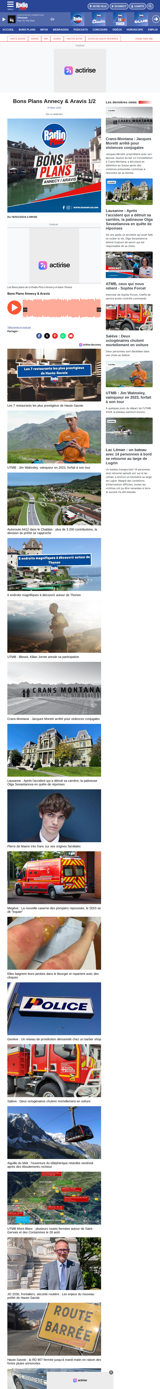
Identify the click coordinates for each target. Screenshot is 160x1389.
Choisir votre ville (144, 38)
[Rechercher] (150, 6)
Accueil (8, 29)
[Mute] (52, 19)
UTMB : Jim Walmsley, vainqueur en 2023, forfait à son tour (128, 397)
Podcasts (81, 29)
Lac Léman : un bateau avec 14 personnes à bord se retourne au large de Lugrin (129, 456)
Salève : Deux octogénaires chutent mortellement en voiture (127, 340)
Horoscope (135, 29)
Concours (100, 29)
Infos (44, 29)
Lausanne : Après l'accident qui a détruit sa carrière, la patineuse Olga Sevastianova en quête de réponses (129, 219)
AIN (46, 38)
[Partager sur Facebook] (38, 337)
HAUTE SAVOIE (17, 38)
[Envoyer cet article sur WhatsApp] (62, 337)
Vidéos (117, 29)
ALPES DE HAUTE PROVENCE (103, 38)
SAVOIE (34, 38)
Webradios (61, 29)
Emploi (153, 29)
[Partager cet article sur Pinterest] (54, 337)
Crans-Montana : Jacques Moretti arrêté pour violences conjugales (128, 143)
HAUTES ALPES (74, 38)
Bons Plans (27, 29)
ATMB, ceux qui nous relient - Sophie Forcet (126, 286)
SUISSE (57, 38)
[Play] (4, 19)
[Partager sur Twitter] (46, 337)
